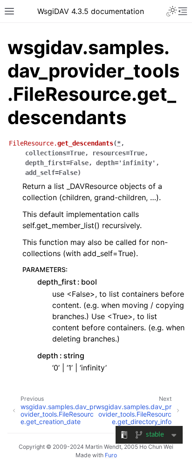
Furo (111, 455)
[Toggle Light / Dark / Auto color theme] (171, 11)
